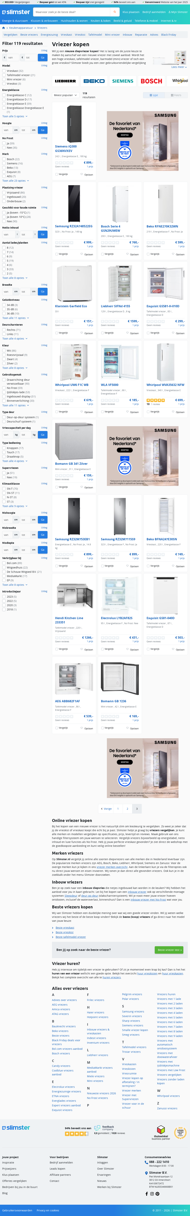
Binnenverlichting (20, 400)
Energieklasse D (19, 99)
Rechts (13, 330)
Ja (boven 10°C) (19, 217)
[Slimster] (5, 27)
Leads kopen (57, 1168)
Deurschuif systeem (21, 421)
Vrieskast (66, 34)
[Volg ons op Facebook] (147, 1193)
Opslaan (88, 174)
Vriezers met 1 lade (169, 999)
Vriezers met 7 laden (170, 1026)
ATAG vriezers (60, 1014)
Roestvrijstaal (17, 355)
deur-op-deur (89, 895)
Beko (12, 167)
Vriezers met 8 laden (170, 1031)
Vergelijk (63, 174)
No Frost (14, 388)
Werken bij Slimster (109, 1187)
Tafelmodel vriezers (134, 1047)
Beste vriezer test (168, 950)
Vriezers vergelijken (169, 1074)
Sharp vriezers (131, 1020)
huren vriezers (112, 977)
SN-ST (13, 493)
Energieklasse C (19, 95)
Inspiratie (8, 1162)
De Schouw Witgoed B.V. (24, 571)
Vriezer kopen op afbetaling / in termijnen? (132, 1082)
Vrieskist (80, 34)
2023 (12, 596)
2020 (12, 605)
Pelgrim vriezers (132, 994)
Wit (11, 350)
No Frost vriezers (97, 1098)
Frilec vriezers (95, 1000)
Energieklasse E (19, 103)
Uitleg (44, 50)
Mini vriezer (112, 34)
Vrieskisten (129, 1069)
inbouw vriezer (137, 892)
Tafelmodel (95, 34)
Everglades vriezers (64, 1100)
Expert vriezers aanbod (66, 1105)
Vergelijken (10, 34)
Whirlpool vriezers (168, 1096)
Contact (54, 1181)
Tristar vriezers (131, 1051)
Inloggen (102, 1162)
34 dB (12, 305)
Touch (13, 452)
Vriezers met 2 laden (170, 1003)
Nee (12, 147)
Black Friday (168, 34)
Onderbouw (16, 201)
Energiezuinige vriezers (66, 1091)
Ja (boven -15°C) (18, 212)
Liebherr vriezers (97, 1055)
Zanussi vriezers (167, 1108)
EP (10, 580)
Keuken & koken (101, 20)
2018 (12, 609)
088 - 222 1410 (159, 1162)
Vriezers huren (166, 994)
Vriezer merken (131, 1090)
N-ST (12, 497)
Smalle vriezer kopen (135, 1030)
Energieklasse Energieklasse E (25, 110)
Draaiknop (15, 456)
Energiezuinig (49, 34)
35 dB (12, 309)
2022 (12, 601)
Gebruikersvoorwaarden (17, 1210)
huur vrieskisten (147, 973)
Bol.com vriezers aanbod (67, 1049)
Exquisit (13, 172)
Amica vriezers (61, 1009)
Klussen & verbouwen (44, 20)
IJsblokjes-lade (18, 392)
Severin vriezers (132, 1016)
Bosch (13, 159)
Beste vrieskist (64, 932)
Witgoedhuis (17, 567)
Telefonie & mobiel (146, 20)
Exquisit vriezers (62, 1110)
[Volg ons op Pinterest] (157, 1193)
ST (10, 501)
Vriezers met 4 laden (170, 1013)
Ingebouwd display (21, 396)
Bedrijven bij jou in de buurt (19, 1187)
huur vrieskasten (172, 973)
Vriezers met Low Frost (171, 1070)
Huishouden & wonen (74, 20)
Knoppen (15, 448)
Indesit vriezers (96, 1038)
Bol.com (14, 563)
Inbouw (127, 34)
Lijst (155, 95)
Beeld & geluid (123, 20)
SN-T (12, 488)
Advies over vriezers (64, 1000)
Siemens (15, 163)
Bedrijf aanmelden (154, 12)
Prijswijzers (9, 1168)
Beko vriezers (60, 1031)
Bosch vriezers (61, 1053)
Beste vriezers (29, 34)
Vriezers (42, 28)
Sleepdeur (71, 895)
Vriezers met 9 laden (170, 1036)
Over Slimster (105, 1168)
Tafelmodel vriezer (21, 75)
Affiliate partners (60, 1174)
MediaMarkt (17, 576)
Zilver (12, 363)
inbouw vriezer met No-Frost (148, 899)
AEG (11, 176)
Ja (10, 143)
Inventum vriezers (98, 1042)
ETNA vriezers (60, 1096)
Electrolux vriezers (63, 1087)
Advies (154, 34)
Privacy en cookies (48, 1210)
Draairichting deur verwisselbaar (18, 381)
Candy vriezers (61, 1066)
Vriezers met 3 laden (170, 1008)
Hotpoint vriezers (97, 1017)
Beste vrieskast (65, 927)
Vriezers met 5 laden (170, 1017)
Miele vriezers (95, 1076)
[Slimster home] (16, 11)
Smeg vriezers (131, 1034)
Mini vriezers (95, 1081)
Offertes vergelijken (14, 1181)
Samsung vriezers (133, 1011)
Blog (5, 1193)
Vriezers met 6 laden (170, 1022)
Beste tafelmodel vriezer (71, 937)
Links (12, 334)
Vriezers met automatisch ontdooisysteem (167, 1044)
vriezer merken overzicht (112, 867)
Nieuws (102, 1181)
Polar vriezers (130, 999)
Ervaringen (104, 1174)
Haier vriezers (95, 1012)
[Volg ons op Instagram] (152, 1193)
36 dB (13, 313)
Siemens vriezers (132, 1025)
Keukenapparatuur (21, 28)
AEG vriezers (60, 1004)
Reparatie (141, 34)
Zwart (12, 359)
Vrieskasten (129, 1064)
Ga (42, 57)
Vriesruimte (129, 1073)
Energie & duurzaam (15, 20)
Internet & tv (168, 20)
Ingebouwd (16, 197)
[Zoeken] (114, 12)
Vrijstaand (16, 192)
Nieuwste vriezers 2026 (101, 1093)
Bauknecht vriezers (64, 1026)
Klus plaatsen (131, 12)
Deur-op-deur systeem (23, 417)
